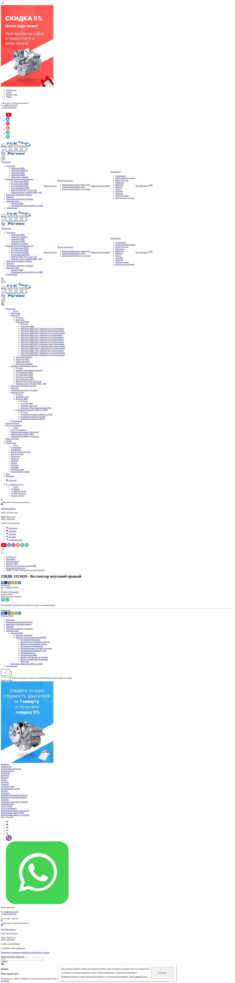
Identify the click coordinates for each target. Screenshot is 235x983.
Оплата (118, 189)
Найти (4, 962)
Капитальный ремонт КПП (73, 187)
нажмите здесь (141, 977)
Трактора (10, 197)
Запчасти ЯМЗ (17, 203)
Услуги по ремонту (65, 181)
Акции (107, 186)
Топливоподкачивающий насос (34, 651)
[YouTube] (7, 831)
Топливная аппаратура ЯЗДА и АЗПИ (27, 206)
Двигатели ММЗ (18, 175)
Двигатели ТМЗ (17, 173)
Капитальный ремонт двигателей (76, 185)
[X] (5, 582)
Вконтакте (13, 528)
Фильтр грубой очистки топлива (34, 657)
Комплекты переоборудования (19, 195)
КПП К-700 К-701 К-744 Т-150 (24, 190)
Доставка (119, 191)
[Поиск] (3, 158)
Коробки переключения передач (19, 179)
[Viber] (9, 582)
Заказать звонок (17, 496)
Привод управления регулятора (34, 644)
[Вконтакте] (7, 822)
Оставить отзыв (122, 196)
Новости (119, 187)
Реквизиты (119, 183)
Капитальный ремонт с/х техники (76, 189)
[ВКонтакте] (2, 582)
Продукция (6, 162)
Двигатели (10, 166)
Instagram (12, 531)
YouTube (12, 537)
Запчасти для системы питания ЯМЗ (31, 637)
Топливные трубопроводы (32, 646)
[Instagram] (7, 825)
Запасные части (12, 201)
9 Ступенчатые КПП (20, 186)
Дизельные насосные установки (19, 199)
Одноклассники (15, 540)
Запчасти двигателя (24, 635)
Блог (138, 186)
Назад (15, 311)
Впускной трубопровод (30, 640)
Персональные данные (124, 198)
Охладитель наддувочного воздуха (35, 642)
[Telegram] (7, 828)
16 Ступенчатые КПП (20, 188)
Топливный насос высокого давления (36, 648)
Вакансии (119, 185)
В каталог (5, 981)
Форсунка (25, 662)
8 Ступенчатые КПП (20, 184)
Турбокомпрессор (28, 653)
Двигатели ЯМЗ (18, 168)
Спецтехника (11, 208)
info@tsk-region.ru (8, 509)
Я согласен (162, 973)
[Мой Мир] (19, 582)
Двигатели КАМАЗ (19, 170)
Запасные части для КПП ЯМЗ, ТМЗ (26, 192)
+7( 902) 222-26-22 (8, 107)
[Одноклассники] (16, 582)
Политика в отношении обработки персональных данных (25, 952)
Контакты (144, 186)
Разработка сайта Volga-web (12, 957)
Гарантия (119, 194)
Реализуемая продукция (125, 178)
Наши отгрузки (97, 186)
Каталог (4, 791)
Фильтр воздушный (29, 655)
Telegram (12, 534)
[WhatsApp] (12, 582)
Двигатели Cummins (19, 177)
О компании (115, 172)
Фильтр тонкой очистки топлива (34, 659)
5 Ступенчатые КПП (20, 181)
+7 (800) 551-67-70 (10, 105)
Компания (5, 764)
